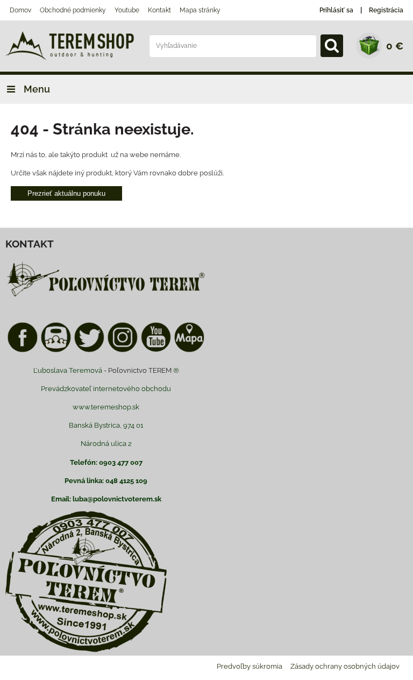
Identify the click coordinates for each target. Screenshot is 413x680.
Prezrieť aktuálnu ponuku (66, 193)
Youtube (127, 10)
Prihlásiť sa (336, 10)
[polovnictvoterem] (105, 296)
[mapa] (189, 350)
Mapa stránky (200, 10)
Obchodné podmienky (73, 10)
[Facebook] (22, 350)
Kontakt (159, 10)
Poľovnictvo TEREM (140, 370)
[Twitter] (89, 350)
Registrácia (386, 10)
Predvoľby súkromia (249, 666)
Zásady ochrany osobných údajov (345, 666)
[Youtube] (156, 350)
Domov (20, 10)
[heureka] (56, 350)
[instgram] (122, 350)
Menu (36, 89)
